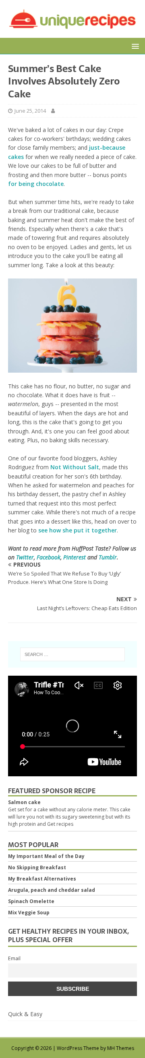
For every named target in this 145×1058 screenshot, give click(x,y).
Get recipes (60, 824)
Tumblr (108, 557)
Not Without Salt (74, 467)
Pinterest (74, 557)
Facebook (48, 557)
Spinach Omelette (31, 901)
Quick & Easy (25, 1014)
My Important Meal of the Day (46, 856)
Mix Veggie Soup (29, 912)
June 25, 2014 (30, 110)
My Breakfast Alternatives (42, 878)
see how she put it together (77, 530)
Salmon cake (24, 802)
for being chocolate (36, 184)
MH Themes (120, 1048)
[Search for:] (72, 654)
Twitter (25, 557)
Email (14, 958)
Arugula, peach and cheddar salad (51, 890)
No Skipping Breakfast (37, 867)
